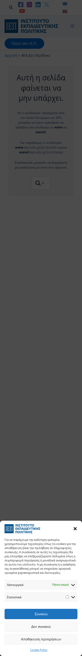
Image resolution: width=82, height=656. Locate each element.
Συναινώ (41, 614)
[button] (75, 528)
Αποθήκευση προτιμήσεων (41, 639)
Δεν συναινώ (41, 626)
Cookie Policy (38, 650)
